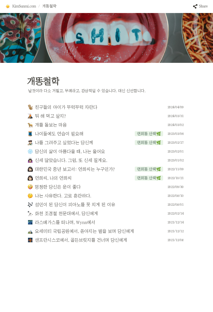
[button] (20, 6)
